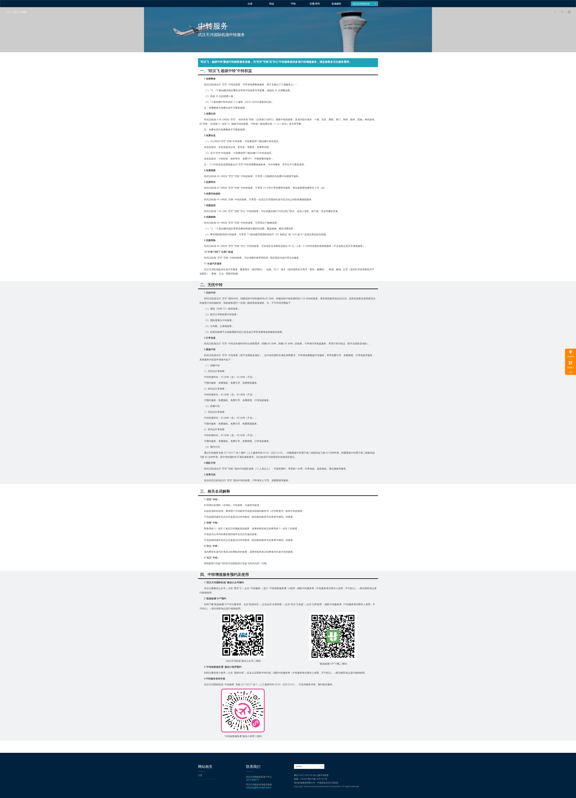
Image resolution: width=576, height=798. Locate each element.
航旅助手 (570, 368)
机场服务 (336, 3)
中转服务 (23, 12)
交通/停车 (315, 3)
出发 (250, 3)
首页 (8, 12)
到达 (271, 3)
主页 (200, 775)
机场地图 (570, 357)
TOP (570, 372)
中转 (293, 3)
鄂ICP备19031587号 (317, 779)
